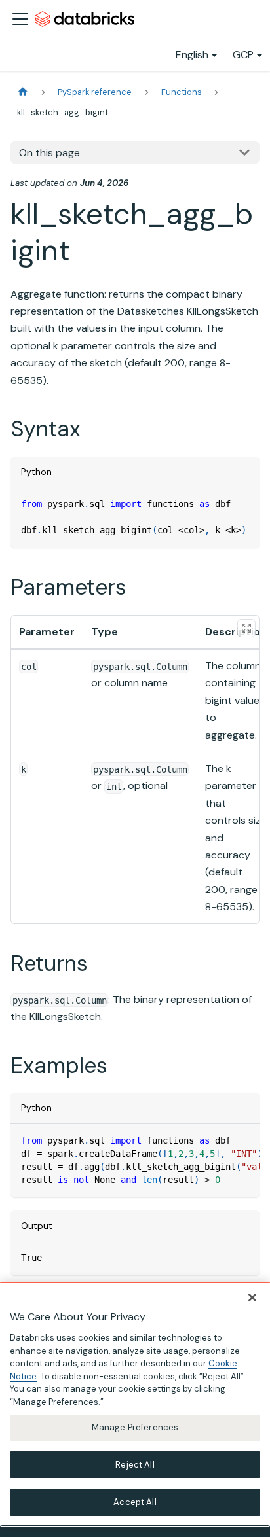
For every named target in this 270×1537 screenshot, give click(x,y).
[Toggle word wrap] (219, 1140)
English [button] (192, 55)
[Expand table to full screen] (246, 628)
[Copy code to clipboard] (243, 503)
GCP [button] (243, 55)
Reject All (134, 1464)
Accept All (134, 1502)
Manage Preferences (135, 1427)
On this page (49, 153)
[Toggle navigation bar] (20, 19)
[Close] (252, 1297)
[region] (135, 1404)
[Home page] (22, 92)
